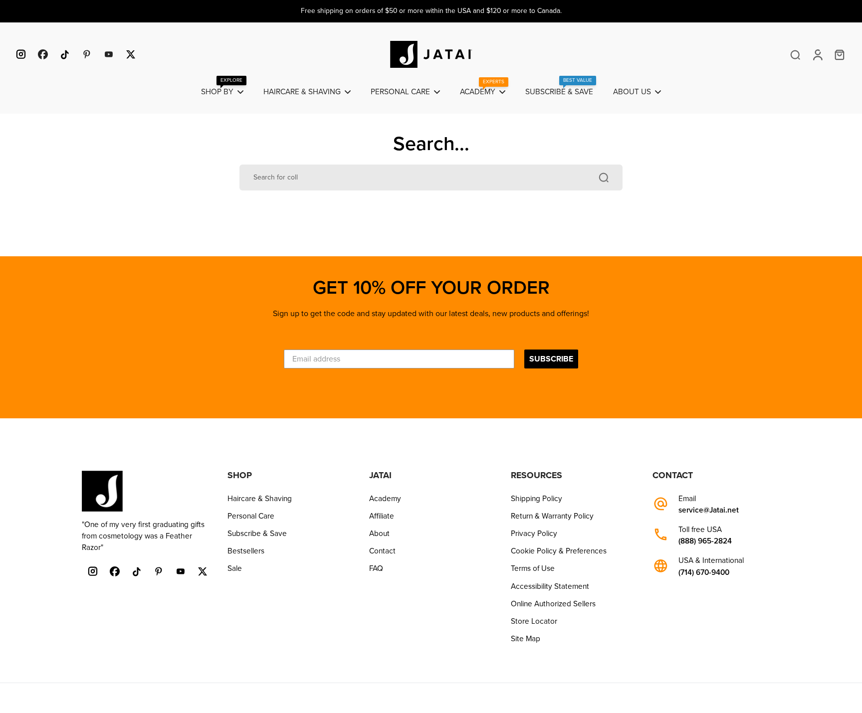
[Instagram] (21, 54)
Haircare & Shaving (259, 498)
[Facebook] (43, 54)
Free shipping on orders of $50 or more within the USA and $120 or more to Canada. (431, 10)
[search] (795, 54)
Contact (382, 550)
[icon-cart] (839, 54)
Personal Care (250, 516)
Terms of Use (533, 568)
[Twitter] (131, 54)
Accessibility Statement (550, 586)
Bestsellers (245, 550)
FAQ (376, 568)
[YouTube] (109, 54)
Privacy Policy (534, 533)
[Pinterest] (87, 54)
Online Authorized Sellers (553, 603)
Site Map (525, 638)
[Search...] (604, 177)
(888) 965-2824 (705, 541)
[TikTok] (65, 54)
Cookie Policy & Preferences (559, 550)
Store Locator (534, 621)
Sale (234, 568)
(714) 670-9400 (703, 572)
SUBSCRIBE (551, 359)
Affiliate (381, 516)
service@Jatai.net (708, 510)
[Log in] (817, 54)
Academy (385, 498)
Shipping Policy (536, 498)
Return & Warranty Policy (552, 516)
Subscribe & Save (257, 533)
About (379, 533)
